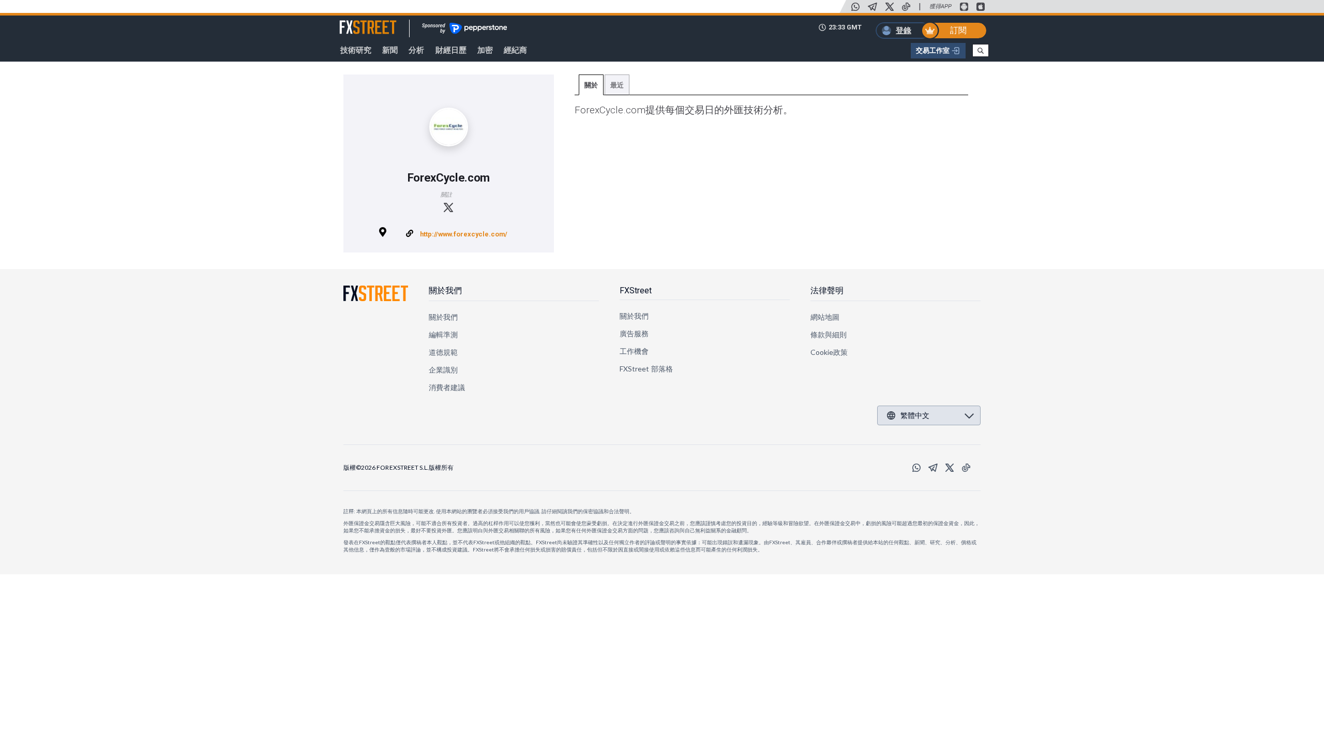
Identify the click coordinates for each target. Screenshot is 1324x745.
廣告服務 (634, 333)
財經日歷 (451, 50)
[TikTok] (906, 7)
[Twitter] (889, 7)
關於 (591, 85)
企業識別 (443, 369)
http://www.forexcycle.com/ (463, 234)
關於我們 (445, 290)
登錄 (903, 30)
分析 (416, 50)
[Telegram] (872, 7)
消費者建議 (447, 387)
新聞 (390, 50)
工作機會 (634, 351)
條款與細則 (828, 334)
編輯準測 (443, 334)
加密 (485, 50)
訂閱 (958, 30)
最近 (617, 85)
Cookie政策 (829, 352)
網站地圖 (824, 316)
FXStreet (355, 21)
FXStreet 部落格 (646, 368)
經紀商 (515, 50)
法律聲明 (827, 290)
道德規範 (443, 352)
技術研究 (355, 50)
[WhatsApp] (855, 7)
